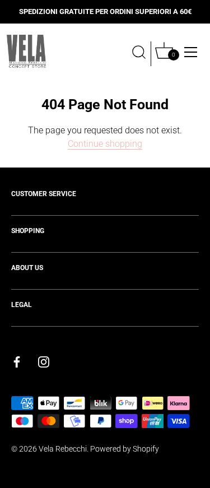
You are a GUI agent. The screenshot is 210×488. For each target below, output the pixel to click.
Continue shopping (105, 143)
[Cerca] (139, 53)
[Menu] (191, 52)
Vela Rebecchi (63, 448)
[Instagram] (43, 361)
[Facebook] (16, 361)
